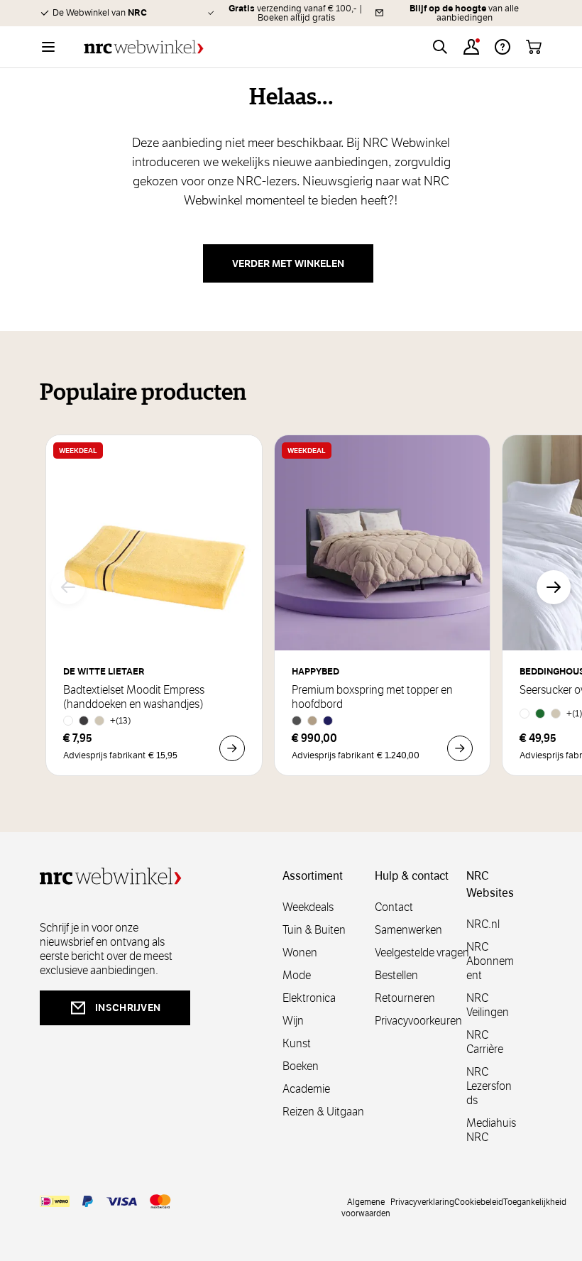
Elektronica (309, 997)
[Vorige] (68, 587)
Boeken (300, 1066)
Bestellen (396, 975)
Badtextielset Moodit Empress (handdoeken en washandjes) (133, 697)
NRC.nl (483, 924)
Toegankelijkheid (534, 1201)
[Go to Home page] (144, 47)
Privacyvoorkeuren (418, 1020)
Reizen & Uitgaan (323, 1111)
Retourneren (405, 997)
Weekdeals (308, 907)
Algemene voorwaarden (365, 1207)
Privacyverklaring (422, 1201)
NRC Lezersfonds (489, 1086)
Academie (306, 1088)
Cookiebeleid (478, 1201)
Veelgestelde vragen (422, 952)
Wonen (299, 952)
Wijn (293, 1020)
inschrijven (127, 1007)
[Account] (471, 46)
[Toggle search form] (440, 46)
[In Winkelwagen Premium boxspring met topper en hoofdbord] (460, 748)
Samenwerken (408, 929)
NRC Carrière (484, 1042)
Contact (394, 907)
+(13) (120, 720)
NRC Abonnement (490, 961)
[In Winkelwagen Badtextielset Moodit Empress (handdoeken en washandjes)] (232, 748)
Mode (296, 975)
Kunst (296, 1043)
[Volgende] (554, 587)
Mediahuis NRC (491, 1130)
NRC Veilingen (487, 1005)
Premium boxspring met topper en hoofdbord (372, 697)
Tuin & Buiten (314, 929)
